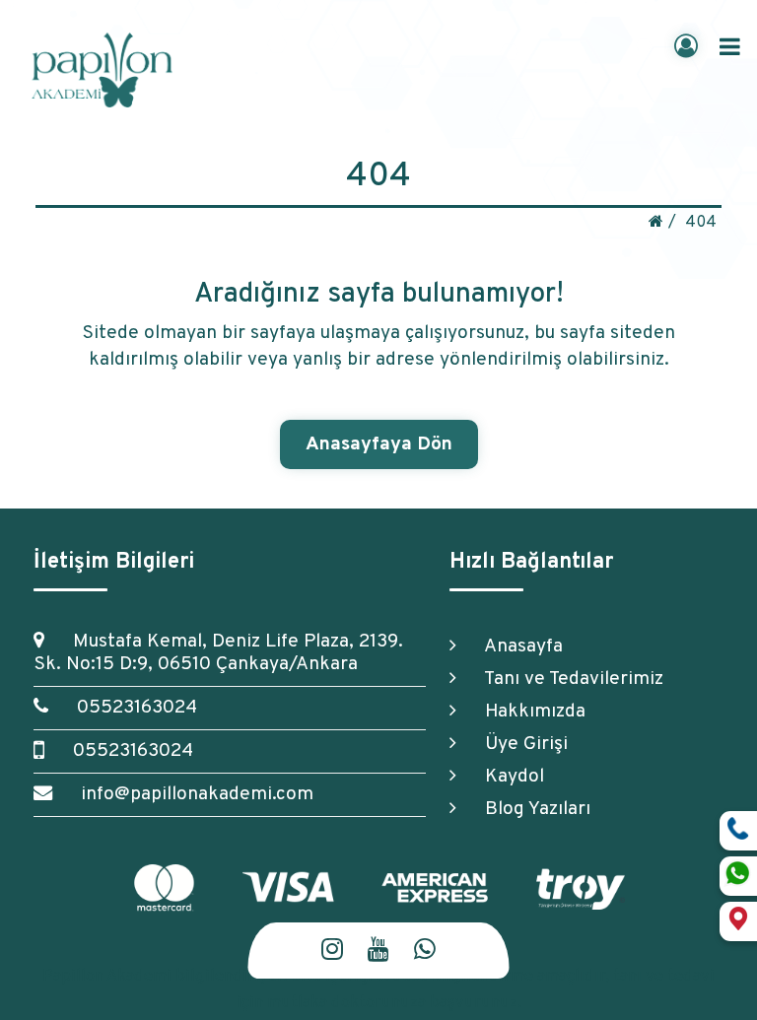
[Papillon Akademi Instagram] (332, 950)
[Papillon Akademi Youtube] (378, 950)
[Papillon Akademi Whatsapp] (425, 950)
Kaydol (505, 776)
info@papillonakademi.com (187, 794)
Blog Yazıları (528, 809)
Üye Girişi (517, 744)
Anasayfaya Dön (379, 444)
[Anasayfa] (656, 222)
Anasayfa (514, 646)
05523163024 (127, 707)
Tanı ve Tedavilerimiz (564, 679)
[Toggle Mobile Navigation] (730, 48)
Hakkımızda (525, 711)
